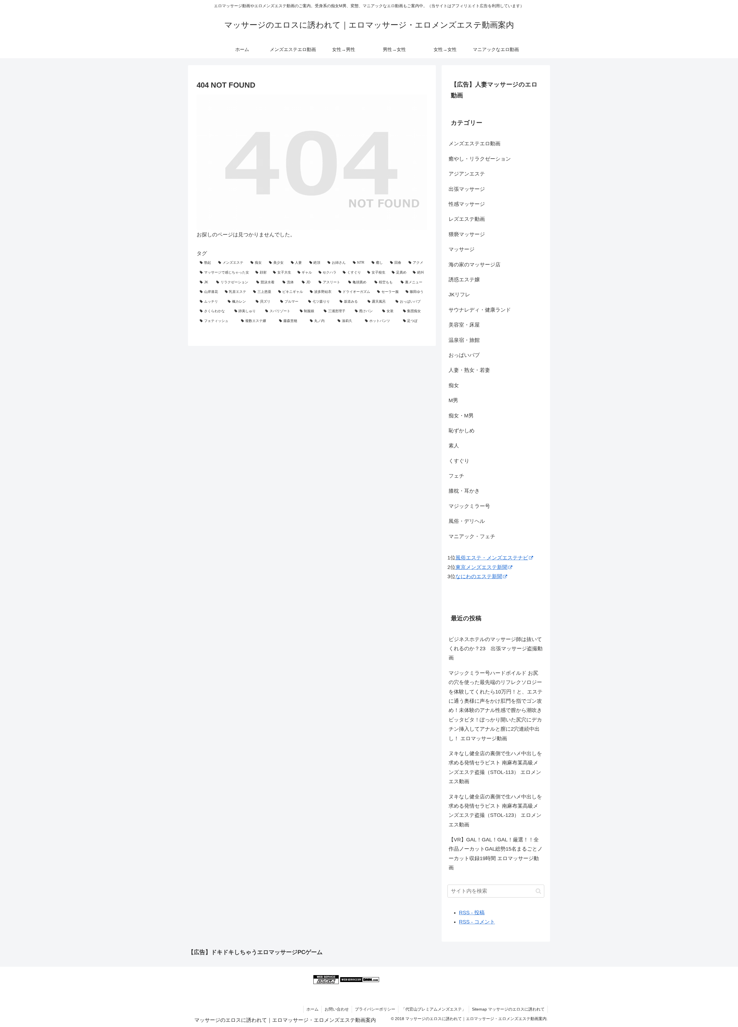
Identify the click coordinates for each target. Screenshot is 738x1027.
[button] (538, 891)
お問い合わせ (337, 1009)
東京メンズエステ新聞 (481, 567)
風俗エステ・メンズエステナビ (491, 558)
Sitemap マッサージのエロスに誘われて (508, 1009)
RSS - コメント (477, 922)
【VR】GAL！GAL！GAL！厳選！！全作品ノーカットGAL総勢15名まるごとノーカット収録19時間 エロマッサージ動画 (496, 853)
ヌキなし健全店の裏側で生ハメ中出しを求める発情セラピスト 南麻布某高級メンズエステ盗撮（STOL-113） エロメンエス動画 (495, 767)
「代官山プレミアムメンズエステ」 (433, 1009)
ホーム (312, 1009)
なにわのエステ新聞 (478, 576)
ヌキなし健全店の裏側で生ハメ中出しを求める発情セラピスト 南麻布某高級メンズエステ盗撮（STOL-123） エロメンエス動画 (495, 811)
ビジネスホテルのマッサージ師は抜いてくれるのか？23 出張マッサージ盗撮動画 (496, 648)
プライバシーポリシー (375, 1009)
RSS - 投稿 (472, 912)
